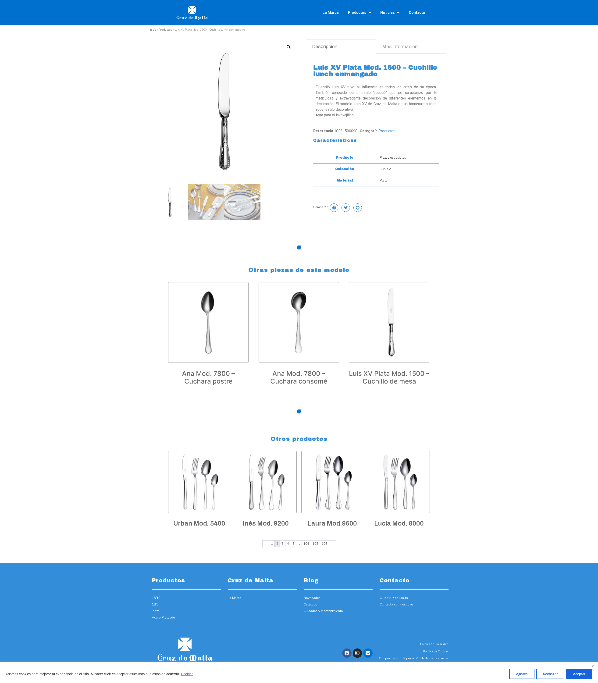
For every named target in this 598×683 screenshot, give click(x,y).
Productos (357, 12)
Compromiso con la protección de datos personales (413, 658)
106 (324, 543)
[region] (299, 672)
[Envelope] (368, 653)
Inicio (153, 30)
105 (315, 543)
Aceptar (579, 674)
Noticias (387, 12)
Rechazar (550, 674)
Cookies (187, 674)
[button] (289, 47)
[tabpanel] (376, 139)
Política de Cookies (435, 651)
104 (306, 543)
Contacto (417, 12)
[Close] (593, 666)
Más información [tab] (400, 46)
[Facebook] (347, 653)
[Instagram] (357, 653)
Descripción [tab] (324, 46)
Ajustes (522, 674)
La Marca (331, 12)
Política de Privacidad (434, 644)
